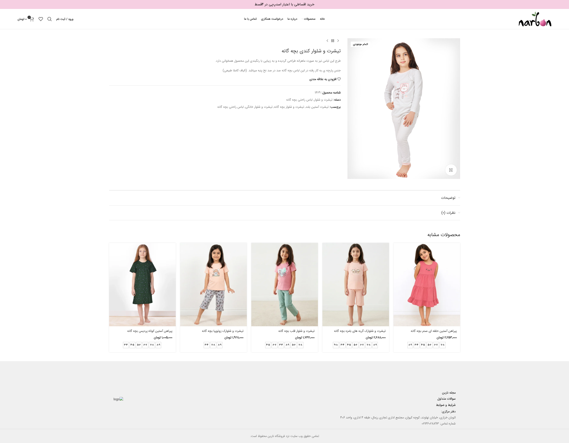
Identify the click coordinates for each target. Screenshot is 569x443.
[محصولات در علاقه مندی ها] (40, 19)
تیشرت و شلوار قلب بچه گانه (296, 331)
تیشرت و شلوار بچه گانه (289, 106)
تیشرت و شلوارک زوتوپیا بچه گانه (222, 331)
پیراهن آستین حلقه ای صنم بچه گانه (434, 331)
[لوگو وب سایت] (535, 18)
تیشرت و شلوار (323, 99)
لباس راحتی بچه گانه (299, 99)
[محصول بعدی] (327, 41)
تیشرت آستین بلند (317, 106)
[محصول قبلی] (338, 41)
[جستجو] (49, 19)
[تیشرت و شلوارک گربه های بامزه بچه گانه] (355, 284)
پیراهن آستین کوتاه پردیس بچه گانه (149, 331)
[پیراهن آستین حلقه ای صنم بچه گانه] (426, 284)
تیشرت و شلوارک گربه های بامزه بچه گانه (360, 331)
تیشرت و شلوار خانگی (259, 106)
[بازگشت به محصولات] (332, 41)
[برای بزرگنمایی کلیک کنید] (451, 170)
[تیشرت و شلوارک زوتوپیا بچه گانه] (213, 284)
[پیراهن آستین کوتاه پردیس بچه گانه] (142, 284)
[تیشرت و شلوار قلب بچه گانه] (284, 284)
